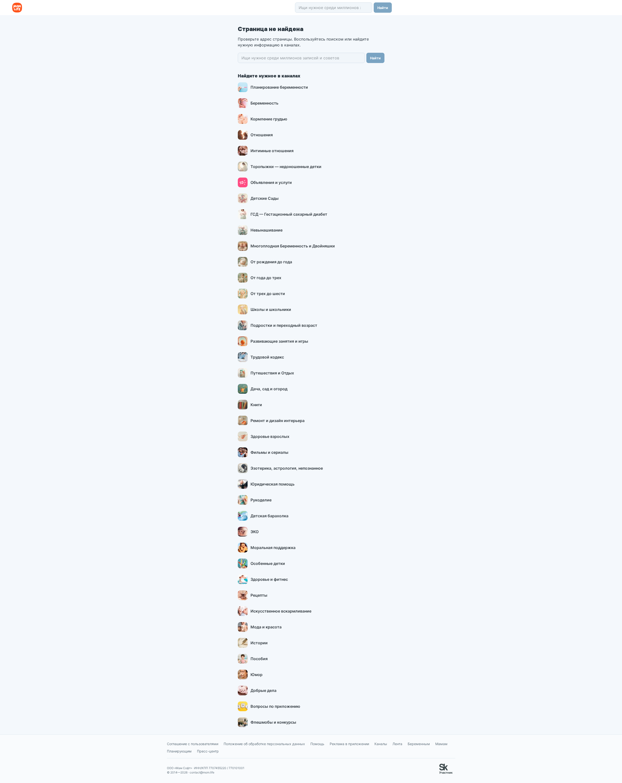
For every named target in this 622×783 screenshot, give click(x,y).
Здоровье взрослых (270, 436)
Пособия (259, 658)
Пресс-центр (208, 751)
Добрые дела (263, 690)
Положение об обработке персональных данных (264, 744)
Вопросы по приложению (275, 706)
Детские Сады (265, 198)
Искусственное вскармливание (281, 611)
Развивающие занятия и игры (279, 341)
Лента (397, 744)
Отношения (262, 134)
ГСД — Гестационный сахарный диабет (289, 214)
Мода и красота (266, 626)
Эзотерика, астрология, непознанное (287, 468)
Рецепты (259, 595)
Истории (259, 642)
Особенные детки (268, 563)
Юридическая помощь (273, 484)
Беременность (264, 103)
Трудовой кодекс (267, 357)
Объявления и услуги (271, 182)
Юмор (256, 674)
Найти (382, 8)
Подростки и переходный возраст (284, 325)
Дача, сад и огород (269, 388)
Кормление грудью (269, 118)
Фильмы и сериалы (269, 452)
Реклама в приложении (349, 744)
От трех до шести (268, 293)
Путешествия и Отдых (272, 372)
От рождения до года (271, 261)
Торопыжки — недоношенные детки (286, 166)
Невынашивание (267, 230)
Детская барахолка (269, 515)
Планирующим (179, 751)
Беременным (419, 744)
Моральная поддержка (273, 547)
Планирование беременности (279, 87)
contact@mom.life (202, 772)
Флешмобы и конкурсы (273, 722)
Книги (256, 404)
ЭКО (255, 531)
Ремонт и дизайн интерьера (278, 420)
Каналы (380, 744)
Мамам (441, 744)
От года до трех (266, 277)
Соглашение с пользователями (192, 744)
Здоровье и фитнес (269, 579)
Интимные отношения (272, 150)
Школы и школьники (271, 309)
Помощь (317, 744)
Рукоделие (261, 499)
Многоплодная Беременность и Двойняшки (293, 245)
